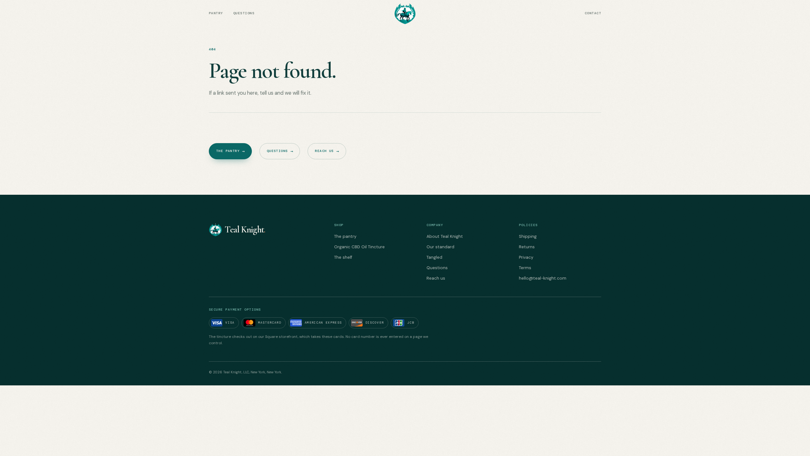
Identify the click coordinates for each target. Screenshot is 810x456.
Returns (527, 247)
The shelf (343, 257)
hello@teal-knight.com (542, 278)
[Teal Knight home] (404, 13)
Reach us (327, 151)
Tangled (434, 257)
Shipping (528, 236)
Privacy (526, 257)
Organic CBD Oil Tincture (359, 247)
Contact (593, 13)
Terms (525, 267)
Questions (243, 13)
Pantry (216, 13)
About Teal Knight (445, 236)
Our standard (440, 247)
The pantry (230, 151)
